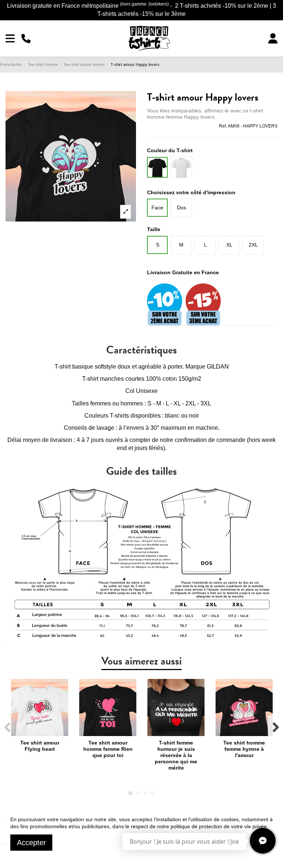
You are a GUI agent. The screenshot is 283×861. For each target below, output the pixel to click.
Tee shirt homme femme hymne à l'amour (244, 749)
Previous (7, 727)
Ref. (223, 126)
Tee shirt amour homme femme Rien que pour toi (108, 749)
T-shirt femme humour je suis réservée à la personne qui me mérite (176, 755)
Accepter (31, 843)
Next (275, 727)
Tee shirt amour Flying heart (39, 746)
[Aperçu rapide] (39, 733)
